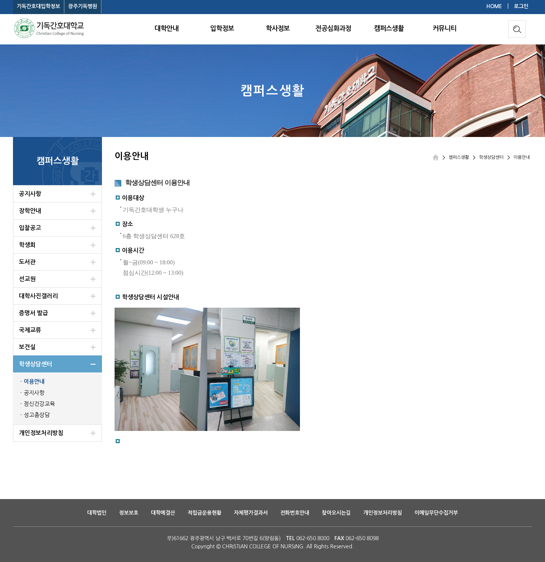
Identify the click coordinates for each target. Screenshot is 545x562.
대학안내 (166, 28)
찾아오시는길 (336, 512)
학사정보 (278, 28)
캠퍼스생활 (389, 28)
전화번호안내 (294, 512)
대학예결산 (163, 512)
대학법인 (96, 512)
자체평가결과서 (251, 512)
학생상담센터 (491, 157)
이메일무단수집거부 (436, 512)
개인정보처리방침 (382, 512)
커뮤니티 (444, 28)
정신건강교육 (39, 404)
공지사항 (34, 392)
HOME (494, 6)
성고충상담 (37, 415)
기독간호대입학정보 (38, 6)
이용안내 (34, 381)
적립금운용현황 (204, 512)
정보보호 (128, 512)
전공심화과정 (333, 28)
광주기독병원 (82, 6)
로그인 (521, 6)
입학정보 (222, 28)
